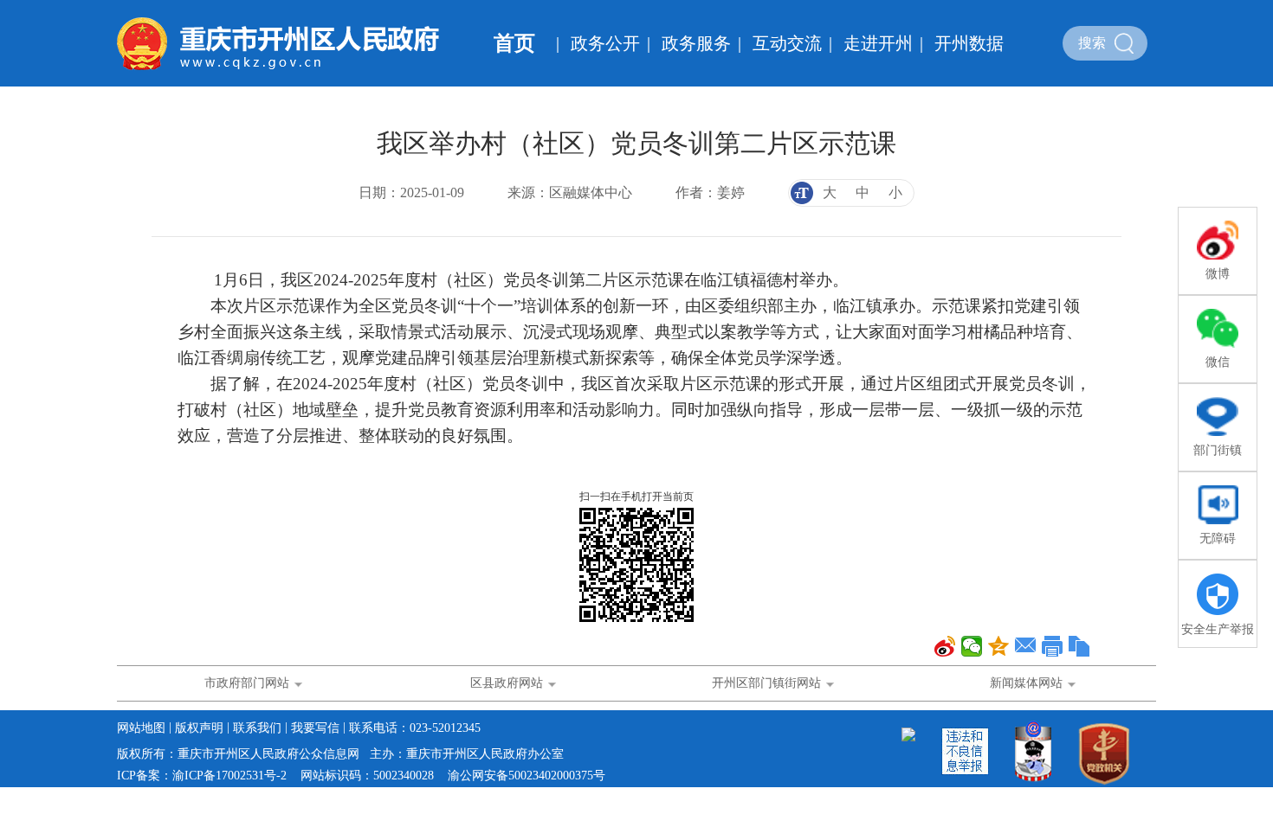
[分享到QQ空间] (999, 646)
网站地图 (141, 727)
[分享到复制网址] (1079, 646)
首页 (514, 43)
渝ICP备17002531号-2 (229, 775)
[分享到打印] (1052, 646)
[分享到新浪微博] (945, 646)
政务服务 (696, 43)
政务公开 (605, 43)
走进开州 (878, 43)
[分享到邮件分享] (1026, 646)
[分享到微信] (972, 646)
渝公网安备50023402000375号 (526, 775)
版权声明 (199, 727)
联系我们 (257, 727)
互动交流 (787, 43)
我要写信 (315, 727)
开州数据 (969, 43)
